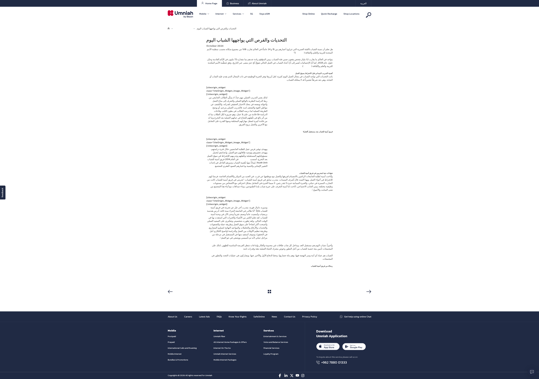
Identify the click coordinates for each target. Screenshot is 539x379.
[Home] (168, 28)
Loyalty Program (270, 353)
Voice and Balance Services (275, 342)
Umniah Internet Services (224, 353)
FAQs (219, 316)
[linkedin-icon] (286, 375)
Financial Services (271, 348)
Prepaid (171, 342)
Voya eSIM (264, 13)
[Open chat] (532, 372)
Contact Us (289, 316)
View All (269, 297)
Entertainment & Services (274, 336)
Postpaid (172, 336)
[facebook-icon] (280, 375)
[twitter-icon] (292, 375)
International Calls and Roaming (182, 348)
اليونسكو (300, 52)
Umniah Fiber (219, 336)
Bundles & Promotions (178, 359)
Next (368, 297)
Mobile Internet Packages (224, 359)
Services (237, 13)
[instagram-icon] (303, 375)
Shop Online (308, 13)
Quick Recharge (329, 13)
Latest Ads (204, 316)
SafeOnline (259, 316)
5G (251, 13)
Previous (173, 297)
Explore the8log (183, 28)
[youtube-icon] (297, 375)
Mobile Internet (174, 353)
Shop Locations (351, 13)
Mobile (202, 13)
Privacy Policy (309, 316)
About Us (172, 316)
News (274, 316)
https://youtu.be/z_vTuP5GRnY (222, 273)
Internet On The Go (222, 348)
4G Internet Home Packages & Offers (230, 342)
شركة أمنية (244, 159)
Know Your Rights (237, 316)
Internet (219, 13)
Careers (188, 316)
